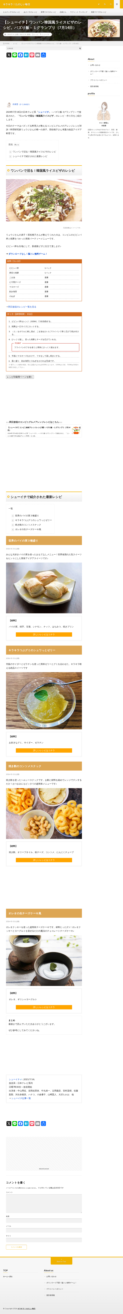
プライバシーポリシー (98, 80)
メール (8, 1226)
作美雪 (103, 126)
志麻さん (63, 12)
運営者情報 (94, 86)
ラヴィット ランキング (78, 12)
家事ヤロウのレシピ (48, 12)
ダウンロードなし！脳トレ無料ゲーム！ (28, 253)
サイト (8, 1236)
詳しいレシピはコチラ (44, 634)
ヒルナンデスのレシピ (11, 12)
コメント (9, 1192)
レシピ (36, 34)
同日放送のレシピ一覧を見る (22, 306)
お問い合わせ (95, 65)
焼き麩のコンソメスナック (26, 524)
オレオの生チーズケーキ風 (26, 529)
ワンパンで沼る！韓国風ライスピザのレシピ (33, 151)
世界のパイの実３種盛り (25, 515)
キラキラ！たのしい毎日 (26, 1309)
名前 (7, 1216)
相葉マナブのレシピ (98, 12)
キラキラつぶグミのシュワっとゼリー (32, 520)
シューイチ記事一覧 (21, 1098)
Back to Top (61, 1261)
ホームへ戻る (7, 1276)
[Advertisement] (44, 82)
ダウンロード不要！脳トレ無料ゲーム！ (61, 1283)
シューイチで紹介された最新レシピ (28, 156)
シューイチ (45, 34)
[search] (80, 48)
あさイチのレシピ (30, 12)
